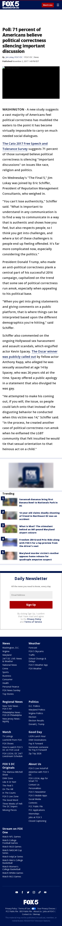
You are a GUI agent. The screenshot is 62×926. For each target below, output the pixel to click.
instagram (33, 892)
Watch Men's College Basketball (12, 861)
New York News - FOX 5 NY (10, 707)
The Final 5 (7, 785)
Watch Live (48, 5)
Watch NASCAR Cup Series (12, 851)
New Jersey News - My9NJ (11, 720)
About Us (35, 764)
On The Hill (7, 789)
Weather (34, 643)
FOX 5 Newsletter (37, 791)
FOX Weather (35, 668)
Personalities (35, 788)
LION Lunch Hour (37, 736)
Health (5, 683)
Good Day (35, 732)
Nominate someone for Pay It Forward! (38, 748)
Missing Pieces (9, 810)
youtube (16, 892)
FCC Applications (37, 810)
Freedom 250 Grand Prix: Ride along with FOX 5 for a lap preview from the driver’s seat (39, 542)
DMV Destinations (37, 739)
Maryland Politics (37, 709)
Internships (34, 813)
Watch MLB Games (11, 846)
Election (32, 716)
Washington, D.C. (10, 647)
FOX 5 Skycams (36, 651)
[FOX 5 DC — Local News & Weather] (11, 4)
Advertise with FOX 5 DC (39, 773)
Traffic (32, 654)
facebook (22, 892)
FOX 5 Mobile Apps (38, 795)
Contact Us (34, 784)
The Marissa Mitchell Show (12, 773)
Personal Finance (10, 686)
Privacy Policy (34, 619)
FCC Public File (36, 806)
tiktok (39, 892)
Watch (6, 732)
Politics (34, 701)
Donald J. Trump (36, 724)
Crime (5, 668)
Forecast (33, 647)
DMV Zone (7, 778)
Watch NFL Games (11, 836)
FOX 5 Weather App (38, 664)
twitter (28, 892)
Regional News (12, 701)
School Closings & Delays (37, 660)
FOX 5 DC (29, 57)
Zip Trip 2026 (35, 753)
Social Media (35, 799)
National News (9, 664)
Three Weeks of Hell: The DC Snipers (12, 805)
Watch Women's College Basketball (11, 868)
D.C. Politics (34, 706)
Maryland (6, 654)
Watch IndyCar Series (12, 856)
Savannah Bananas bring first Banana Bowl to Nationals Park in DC (38, 502)
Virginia (5, 651)
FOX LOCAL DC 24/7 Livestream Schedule (12, 755)
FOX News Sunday (11, 690)
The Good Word (10, 800)
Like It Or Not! (9, 781)
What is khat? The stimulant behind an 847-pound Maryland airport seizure (37, 529)
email (45, 892)
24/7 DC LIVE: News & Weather (12, 660)
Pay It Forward (36, 743)
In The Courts (9, 792)
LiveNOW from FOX (12, 739)
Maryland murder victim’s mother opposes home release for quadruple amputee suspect (39, 556)
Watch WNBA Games (12, 872)
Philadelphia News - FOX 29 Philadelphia (12, 713)
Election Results (36, 720)
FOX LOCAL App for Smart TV (38, 779)
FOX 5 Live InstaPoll (38, 768)
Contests (33, 802)
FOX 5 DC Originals (8, 765)
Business (6, 675)
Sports (5, 672)
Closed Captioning (37, 820)
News (36, 57)
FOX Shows (8, 743)
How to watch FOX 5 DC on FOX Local (12, 748)
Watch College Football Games (10, 841)
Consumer (7, 679)
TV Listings (7, 736)
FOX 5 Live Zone (10, 796)
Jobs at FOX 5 (35, 817)
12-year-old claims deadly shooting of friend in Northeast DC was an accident (39, 516)
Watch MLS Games (11, 876)
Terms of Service (33, 621)
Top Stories (8, 693)
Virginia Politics (36, 713)
